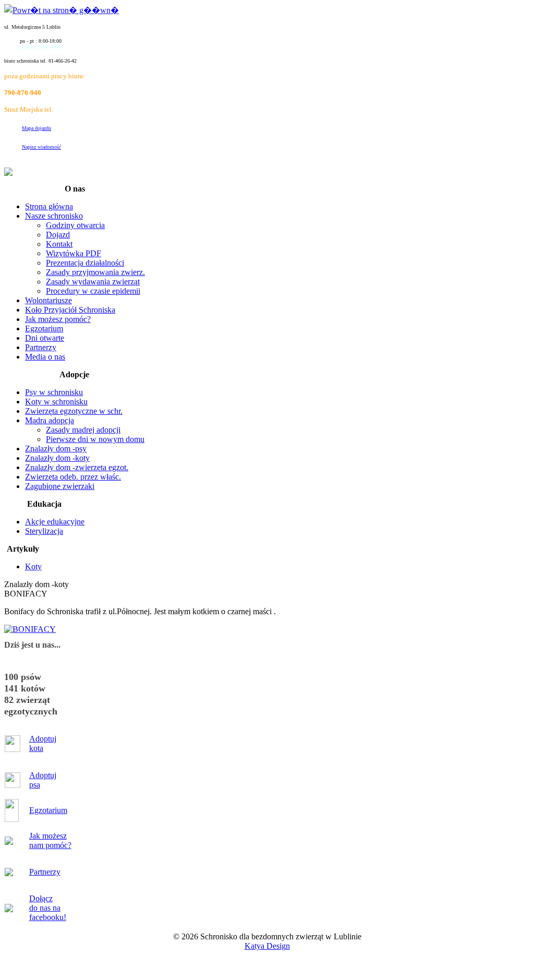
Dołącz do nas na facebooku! (47, 908)
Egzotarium (48, 810)
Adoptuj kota (42, 743)
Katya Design (267, 945)
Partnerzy (44, 871)
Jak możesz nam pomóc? (50, 840)
